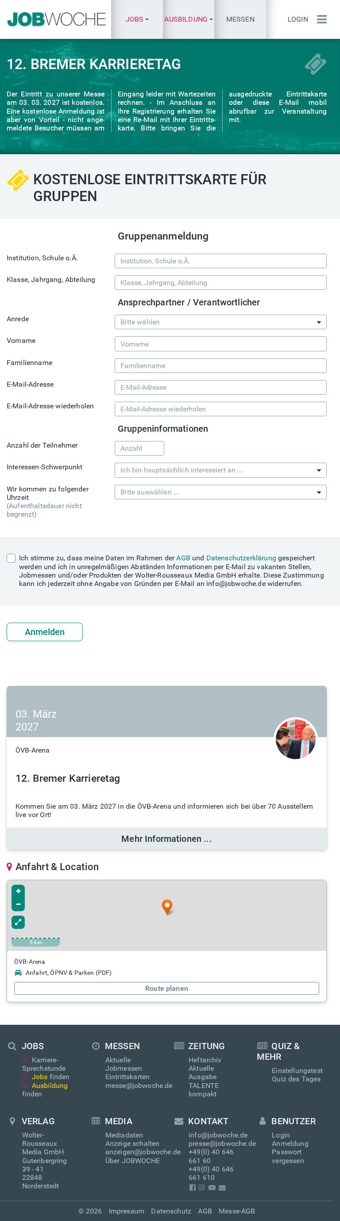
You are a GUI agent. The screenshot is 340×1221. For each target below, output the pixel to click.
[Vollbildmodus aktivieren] (18, 922)
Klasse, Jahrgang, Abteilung (51, 279)
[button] (136, 19)
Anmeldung (290, 1143)
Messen (240, 19)
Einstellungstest (297, 1070)
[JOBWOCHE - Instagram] (202, 1187)
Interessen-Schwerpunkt (45, 467)
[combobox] (221, 322)
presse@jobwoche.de (222, 1143)
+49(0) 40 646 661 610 (211, 1173)
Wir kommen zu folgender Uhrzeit (48, 502)
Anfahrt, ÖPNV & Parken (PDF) (69, 972)
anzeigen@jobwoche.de (143, 1152)
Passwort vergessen (288, 1156)
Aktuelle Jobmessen (123, 1064)
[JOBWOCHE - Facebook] (192, 1187)
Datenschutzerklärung (241, 558)
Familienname (29, 362)
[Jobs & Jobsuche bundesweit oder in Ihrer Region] (55, 19)
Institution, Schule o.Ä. (42, 258)
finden (51, 1077)
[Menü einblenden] (320, 19)
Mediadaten (124, 1135)
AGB (183, 558)
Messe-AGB (237, 1211)
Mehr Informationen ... (166, 838)
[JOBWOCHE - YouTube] (212, 1187)
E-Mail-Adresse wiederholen (50, 406)
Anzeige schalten (132, 1143)
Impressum (126, 1211)
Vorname (21, 340)
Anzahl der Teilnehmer (42, 445)
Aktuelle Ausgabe (202, 1072)
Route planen (166, 988)
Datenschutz (171, 1211)
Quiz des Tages (296, 1079)
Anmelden (45, 632)
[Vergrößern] (18, 891)
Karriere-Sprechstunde (44, 1064)
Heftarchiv (205, 1060)
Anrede (18, 319)
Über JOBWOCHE (132, 1160)
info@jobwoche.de (218, 1135)
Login (298, 19)
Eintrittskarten (127, 1077)
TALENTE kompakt (204, 1089)
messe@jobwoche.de (139, 1085)
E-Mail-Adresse (30, 384)
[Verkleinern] (18, 904)
